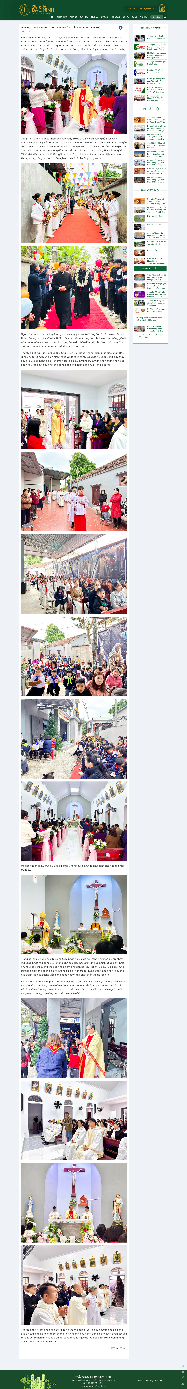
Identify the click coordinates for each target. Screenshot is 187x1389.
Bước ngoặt (152, 250)
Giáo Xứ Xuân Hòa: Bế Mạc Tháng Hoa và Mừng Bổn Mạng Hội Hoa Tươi (156, 277)
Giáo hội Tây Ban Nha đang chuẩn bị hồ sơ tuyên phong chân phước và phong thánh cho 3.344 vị (156, 171)
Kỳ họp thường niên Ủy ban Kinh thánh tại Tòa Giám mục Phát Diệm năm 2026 (156, 128)
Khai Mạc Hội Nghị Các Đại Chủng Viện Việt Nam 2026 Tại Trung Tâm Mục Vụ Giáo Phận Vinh (156, 179)
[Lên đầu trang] (183, 1383)
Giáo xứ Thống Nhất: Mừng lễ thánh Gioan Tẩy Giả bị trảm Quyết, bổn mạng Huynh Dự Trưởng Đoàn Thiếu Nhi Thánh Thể (157, 235)
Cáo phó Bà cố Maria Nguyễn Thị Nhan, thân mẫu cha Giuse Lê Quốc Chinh (156, 294)
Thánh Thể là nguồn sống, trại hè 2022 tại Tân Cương (156, 302)
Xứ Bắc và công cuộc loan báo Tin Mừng (156, 310)
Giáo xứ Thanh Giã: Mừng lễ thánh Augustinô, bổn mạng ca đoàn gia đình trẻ (156, 261)
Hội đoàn (115, 17)
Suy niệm (84, 17)
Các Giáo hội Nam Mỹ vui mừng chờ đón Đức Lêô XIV (156, 145)
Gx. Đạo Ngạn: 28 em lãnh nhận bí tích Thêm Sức (150, 336)
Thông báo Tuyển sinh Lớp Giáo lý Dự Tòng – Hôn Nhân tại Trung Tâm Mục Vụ (156, 46)
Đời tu (126, 17)
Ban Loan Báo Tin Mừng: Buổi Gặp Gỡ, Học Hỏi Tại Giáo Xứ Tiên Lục (155, 98)
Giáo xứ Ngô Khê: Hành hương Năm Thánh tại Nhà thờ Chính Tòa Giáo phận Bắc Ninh (156, 328)
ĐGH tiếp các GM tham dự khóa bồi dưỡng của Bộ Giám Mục (150, 318)
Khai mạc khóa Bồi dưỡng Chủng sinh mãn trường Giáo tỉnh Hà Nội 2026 (156, 136)
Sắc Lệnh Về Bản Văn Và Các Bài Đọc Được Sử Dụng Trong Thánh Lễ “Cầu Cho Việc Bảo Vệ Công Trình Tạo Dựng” (156, 119)
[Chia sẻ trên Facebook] (121, 28)
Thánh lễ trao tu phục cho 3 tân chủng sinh (156, 37)
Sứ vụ (135, 17)
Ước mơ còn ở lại (154, 224)
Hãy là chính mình (154, 216)
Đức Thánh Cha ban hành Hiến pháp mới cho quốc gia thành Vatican (155, 153)
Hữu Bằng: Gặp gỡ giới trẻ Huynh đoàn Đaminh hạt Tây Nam (156, 285)
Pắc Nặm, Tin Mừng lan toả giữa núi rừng (156, 243)
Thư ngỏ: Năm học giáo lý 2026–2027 (157, 62)
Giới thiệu (62, 17)
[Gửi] (165, 17)
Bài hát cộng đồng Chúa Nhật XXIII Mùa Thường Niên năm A (155, 89)
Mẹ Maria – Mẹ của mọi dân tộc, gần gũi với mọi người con (156, 55)
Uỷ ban (104, 17)
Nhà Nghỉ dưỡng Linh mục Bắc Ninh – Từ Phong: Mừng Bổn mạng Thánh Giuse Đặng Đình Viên (156, 80)
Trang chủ (52, 17)
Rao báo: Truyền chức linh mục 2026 (156, 71)
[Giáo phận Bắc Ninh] (36, 10)
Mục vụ (94, 17)
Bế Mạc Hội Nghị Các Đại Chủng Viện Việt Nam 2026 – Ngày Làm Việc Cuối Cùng (156, 162)
